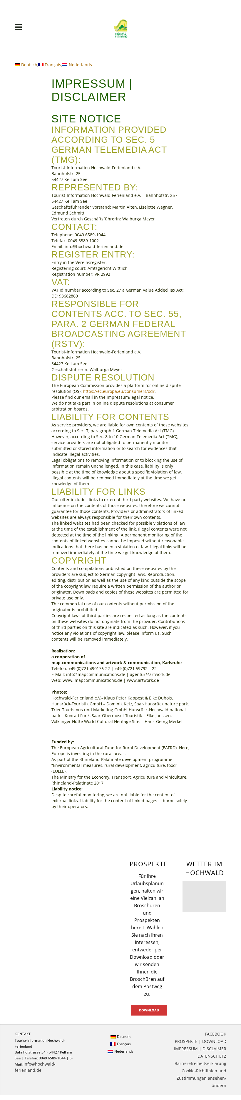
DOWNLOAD (149, 1010)
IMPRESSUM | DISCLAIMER (200, 1048)
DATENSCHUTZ (212, 1056)
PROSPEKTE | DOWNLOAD (200, 1041)
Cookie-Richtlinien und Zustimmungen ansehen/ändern (201, 1078)
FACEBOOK (215, 1034)
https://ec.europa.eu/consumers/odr (119, 391)
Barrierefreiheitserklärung (200, 1063)
